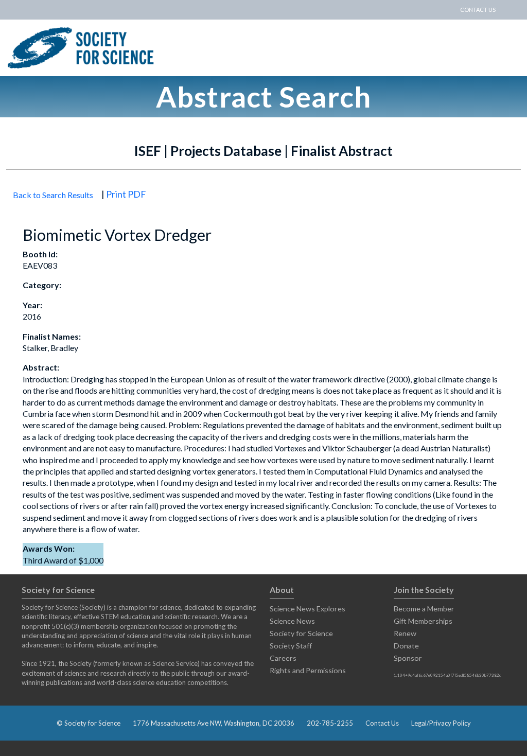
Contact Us (382, 723)
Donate (406, 645)
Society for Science (301, 633)
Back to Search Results (53, 195)
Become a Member (424, 608)
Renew (405, 633)
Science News (292, 621)
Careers (283, 658)
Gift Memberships (423, 621)
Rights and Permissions (308, 670)
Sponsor (408, 658)
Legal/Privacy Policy (441, 723)
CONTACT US (478, 9)
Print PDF (126, 194)
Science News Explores (307, 608)
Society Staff (291, 645)
